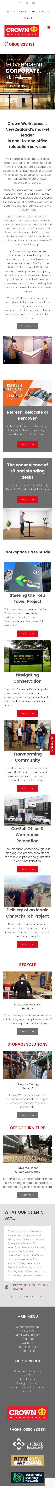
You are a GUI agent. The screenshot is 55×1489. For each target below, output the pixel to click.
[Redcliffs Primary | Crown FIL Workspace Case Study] (27, 877)
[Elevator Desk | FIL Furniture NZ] (27, 509)
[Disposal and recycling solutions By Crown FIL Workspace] (27, 973)
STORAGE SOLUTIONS (28, 1044)
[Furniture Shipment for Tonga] (27, 721)
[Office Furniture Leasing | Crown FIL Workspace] (27, 1136)
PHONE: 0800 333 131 (27, 1429)
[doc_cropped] (27, 641)
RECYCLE (27, 964)
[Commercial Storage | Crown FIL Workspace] (27, 1052)
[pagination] (11, 1296)
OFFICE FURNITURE (27, 1128)
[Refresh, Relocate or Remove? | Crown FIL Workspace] (27, 381)
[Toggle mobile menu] (49, 27)
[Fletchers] (27, 563)
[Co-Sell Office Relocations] (27, 796)
